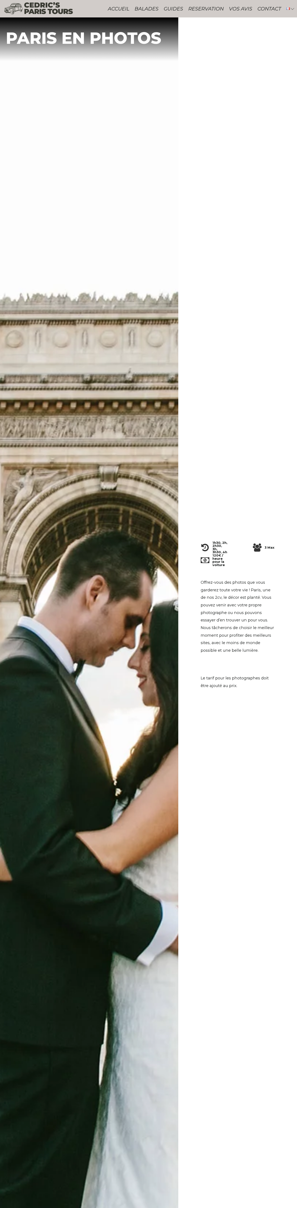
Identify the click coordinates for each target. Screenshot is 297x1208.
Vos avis (240, 9)
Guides (173, 9)
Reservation (206, 9)
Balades (147, 9)
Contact (269, 9)
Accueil (118, 9)
